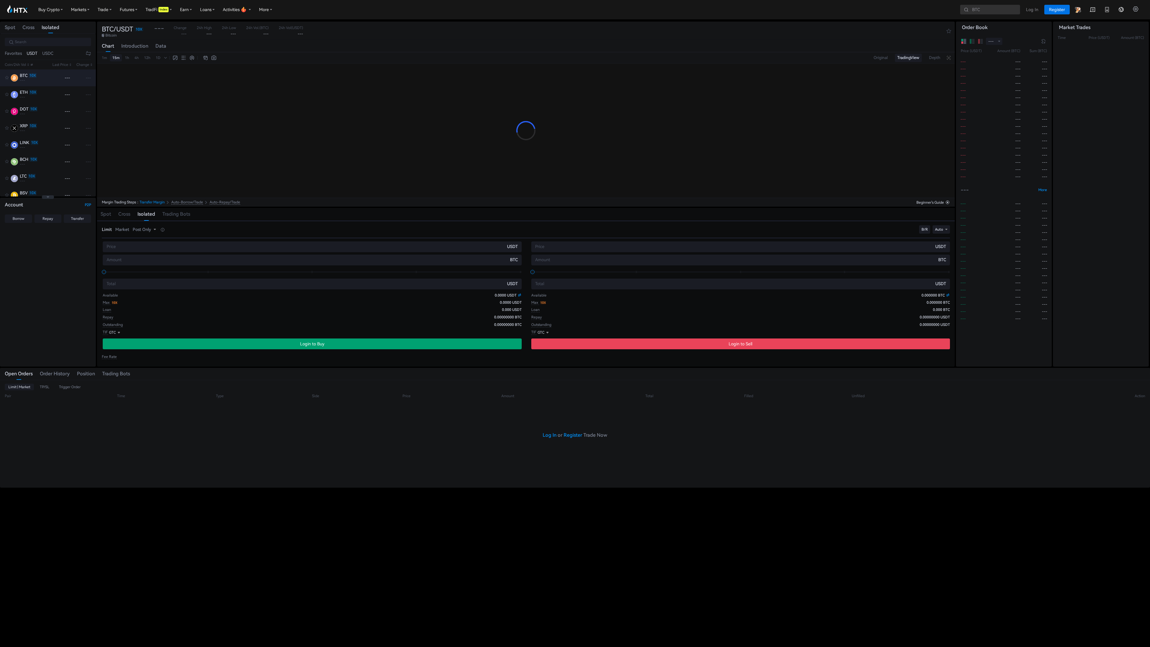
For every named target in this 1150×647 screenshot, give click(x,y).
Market (122, 229)
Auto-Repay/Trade (225, 202)
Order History (55, 374)
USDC (47, 53)
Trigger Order (70, 387)
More (1042, 190)
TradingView (908, 57)
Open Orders (19, 374)
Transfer (77, 219)
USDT (32, 53)
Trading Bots (116, 374)
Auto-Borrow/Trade (187, 202)
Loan (107, 310)
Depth (934, 57)
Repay (48, 219)
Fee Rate (109, 357)
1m (104, 58)
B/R (924, 229)
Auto (939, 229)
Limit (107, 229)
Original (881, 57)
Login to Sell (740, 343)
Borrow (18, 219)
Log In (549, 435)
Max (107, 302)
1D (158, 58)
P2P (88, 205)
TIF (105, 332)
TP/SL (44, 387)
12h (147, 58)
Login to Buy (312, 343)
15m (115, 58)
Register (573, 435)
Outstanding (113, 325)
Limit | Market (19, 387)
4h (136, 58)
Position (86, 374)
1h (127, 58)
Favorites (13, 53)
